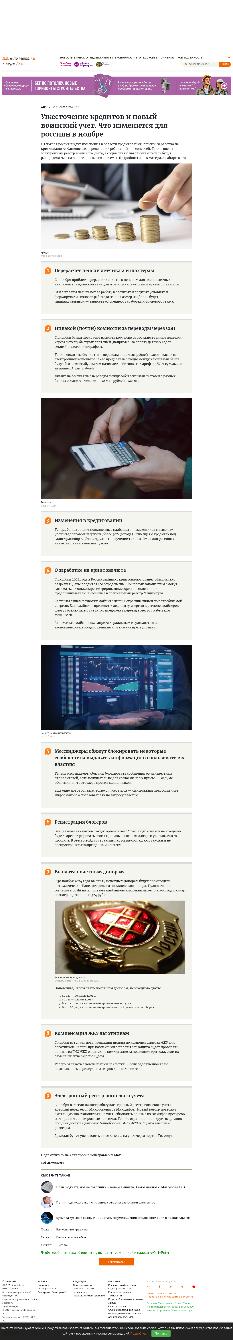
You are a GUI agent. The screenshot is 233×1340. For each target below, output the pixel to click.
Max (117, 1155)
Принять (161, 1333)
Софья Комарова (52, 1162)
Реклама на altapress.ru (122, 1285)
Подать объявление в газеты (125, 1299)
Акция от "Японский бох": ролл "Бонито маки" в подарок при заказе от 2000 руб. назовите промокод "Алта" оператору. (170, 1306)
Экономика (123, 57)
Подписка (43, 1285)
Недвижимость (101, 57)
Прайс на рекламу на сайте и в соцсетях (170, 1296)
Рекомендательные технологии (120, 1293)
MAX (131, 1316)
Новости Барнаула (74, 57)
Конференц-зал (47, 1288)
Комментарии (116, 1262)
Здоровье (150, 57)
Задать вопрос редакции (161, 1293)
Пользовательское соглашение (84, 1290)
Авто (137, 57)
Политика (166, 57)
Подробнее (138, 1333)
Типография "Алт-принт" (52, 1292)
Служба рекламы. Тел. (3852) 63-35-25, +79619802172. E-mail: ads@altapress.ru (125, 1313)
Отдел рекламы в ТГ (119, 1288)
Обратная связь (82, 1285)
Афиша (112, 1302)
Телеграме (99, 1155)
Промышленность (189, 57)
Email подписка (117, 1306)
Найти (225, 64)
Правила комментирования (89, 1295)
